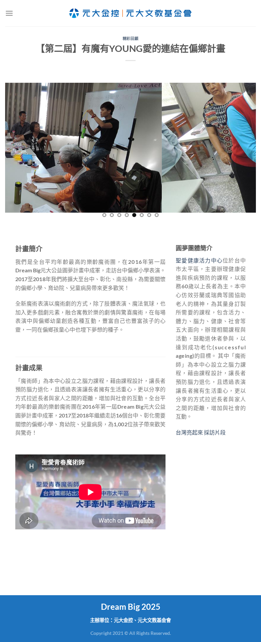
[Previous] (19, 153)
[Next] (242, 153)
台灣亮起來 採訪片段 (201, 432)
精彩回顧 (130, 38)
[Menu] (9, 13)
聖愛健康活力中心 (199, 260)
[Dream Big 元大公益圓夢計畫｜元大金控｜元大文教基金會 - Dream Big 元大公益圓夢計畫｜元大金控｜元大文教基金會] (130, 13)
